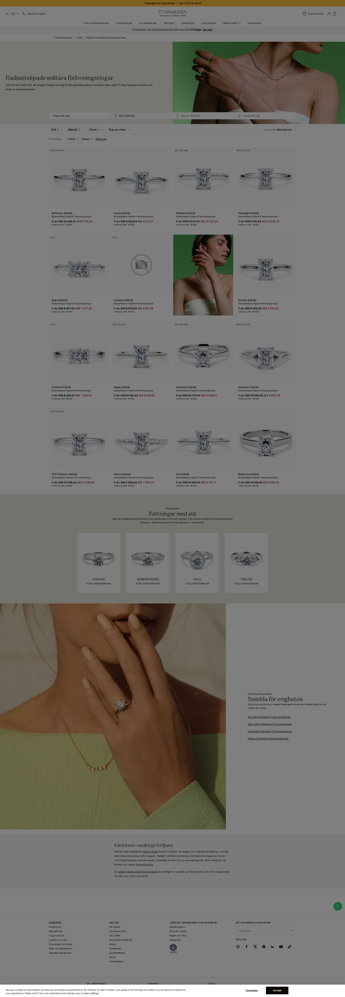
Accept (277, 990)
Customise (252, 990)
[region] (172, 991)
